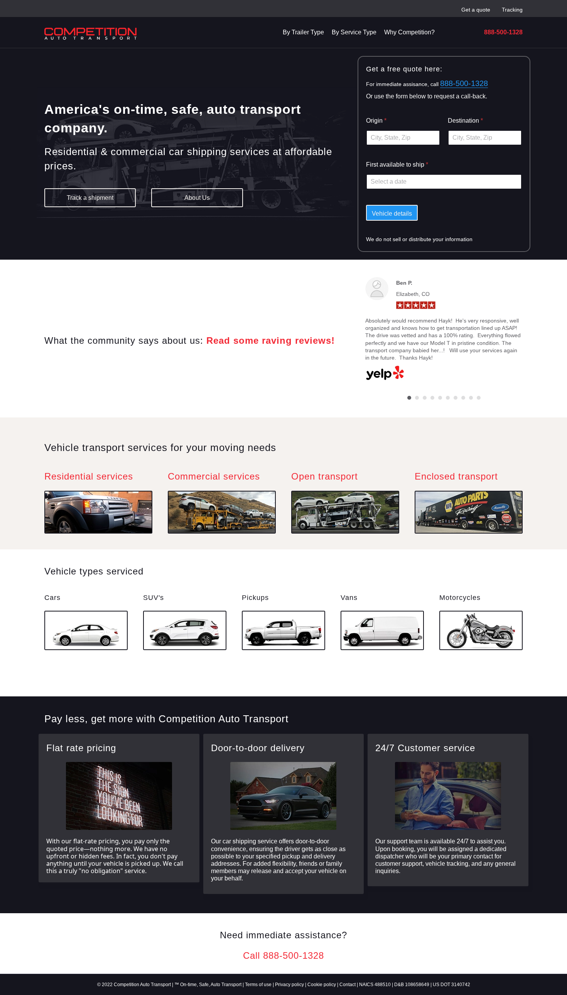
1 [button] (409, 398)
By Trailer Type (303, 32)
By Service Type (354, 32)
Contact (347, 984)
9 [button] (471, 398)
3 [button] (425, 398)
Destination (465, 120)
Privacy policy (289, 984)
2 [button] (417, 398)
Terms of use (258, 984)
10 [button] (479, 398)
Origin (376, 120)
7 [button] (455, 398)
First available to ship (397, 164)
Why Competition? (409, 32)
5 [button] (440, 398)
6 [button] (448, 398)
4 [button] (432, 398)
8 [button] (463, 398)
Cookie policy (321, 984)
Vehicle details (392, 213)
